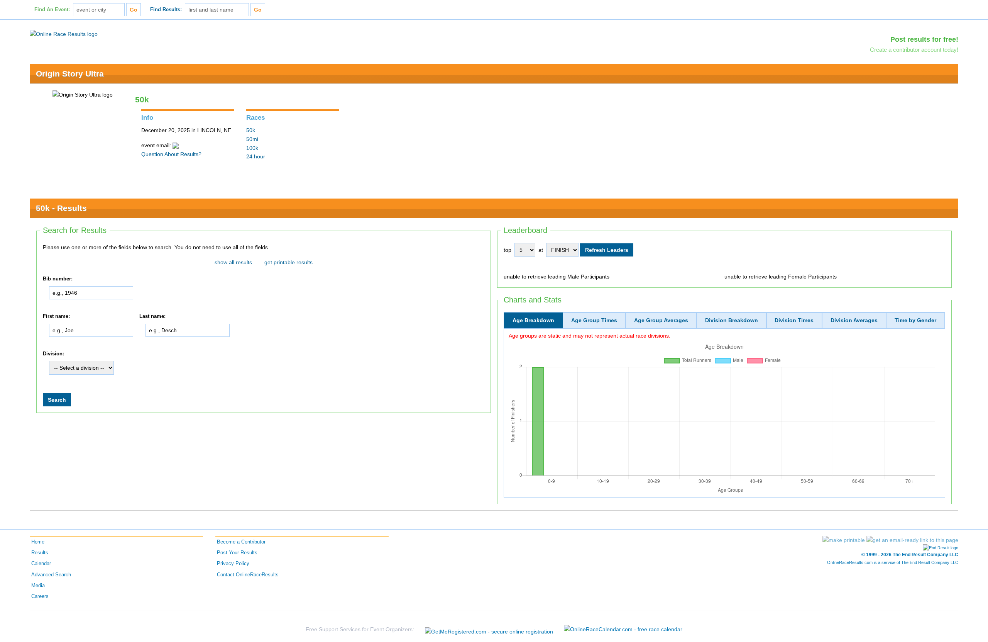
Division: (53, 354)
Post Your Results (237, 552)
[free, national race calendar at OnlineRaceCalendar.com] (623, 629)
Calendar (41, 563)
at (540, 250)
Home (37, 542)
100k (252, 148)
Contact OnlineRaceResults (248, 574)
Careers (40, 596)
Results (39, 552)
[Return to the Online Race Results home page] (64, 34)
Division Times (794, 320)
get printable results (288, 262)
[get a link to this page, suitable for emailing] (912, 540)
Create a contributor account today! (914, 49)
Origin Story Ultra (70, 73)
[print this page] (843, 540)
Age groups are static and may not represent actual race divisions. (589, 336)
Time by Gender (915, 320)
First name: (56, 316)
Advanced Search (51, 574)
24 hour (255, 156)
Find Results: (166, 9)
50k (250, 130)
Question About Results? (171, 154)
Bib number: (58, 279)
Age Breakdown (533, 320)
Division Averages (854, 320)
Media (38, 585)
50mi (252, 139)
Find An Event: (52, 9)
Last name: (152, 316)
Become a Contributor (241, 542)
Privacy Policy (233, 563)
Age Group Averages (661, 320)
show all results (233, 262)
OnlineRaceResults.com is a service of (892, 562)
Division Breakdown (731, 320)
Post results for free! (924, 39)
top (507, 250)
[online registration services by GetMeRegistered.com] (489, 629)
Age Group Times (594, 320)
